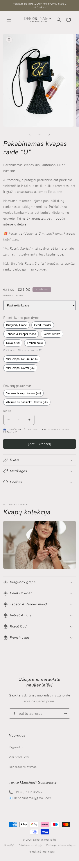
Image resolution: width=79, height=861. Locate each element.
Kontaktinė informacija (42, 851)
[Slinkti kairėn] (30, 135)
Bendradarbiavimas (22, 767)
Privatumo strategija (30, 845)
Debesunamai (41, 839)
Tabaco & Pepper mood (21, 334)
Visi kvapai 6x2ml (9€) (20, 368)
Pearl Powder (42, 325)
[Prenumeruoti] (65, 713)
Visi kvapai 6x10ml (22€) (22, 359)
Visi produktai (19, 757)
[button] (9, 19)
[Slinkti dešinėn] (49, 135)
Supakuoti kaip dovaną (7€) (23, 393)
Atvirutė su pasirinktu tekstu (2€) (27, 402)
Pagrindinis (17, 747)
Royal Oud (13, 343)
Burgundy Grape (16, 325)
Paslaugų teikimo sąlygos (60, 845)
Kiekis (7, 411)
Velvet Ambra (51, 334)
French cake (35, 343)
